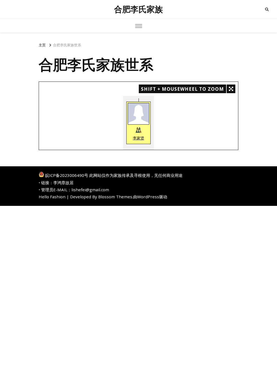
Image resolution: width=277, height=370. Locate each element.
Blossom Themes (115, 196)
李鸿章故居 (63, 182)
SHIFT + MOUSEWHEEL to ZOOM (182, 89)
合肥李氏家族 (138, 9)
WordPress (148, 196)
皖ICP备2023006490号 (66, 175)
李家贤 (138, 138)
